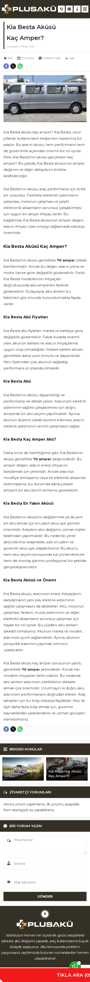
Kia (32, 46)
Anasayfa (13, 46)
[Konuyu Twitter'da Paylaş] (13, 729)
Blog (24, 46)
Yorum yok (51, 58)
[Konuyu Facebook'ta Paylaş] (6, 729)
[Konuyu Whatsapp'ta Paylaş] (20, 729)
